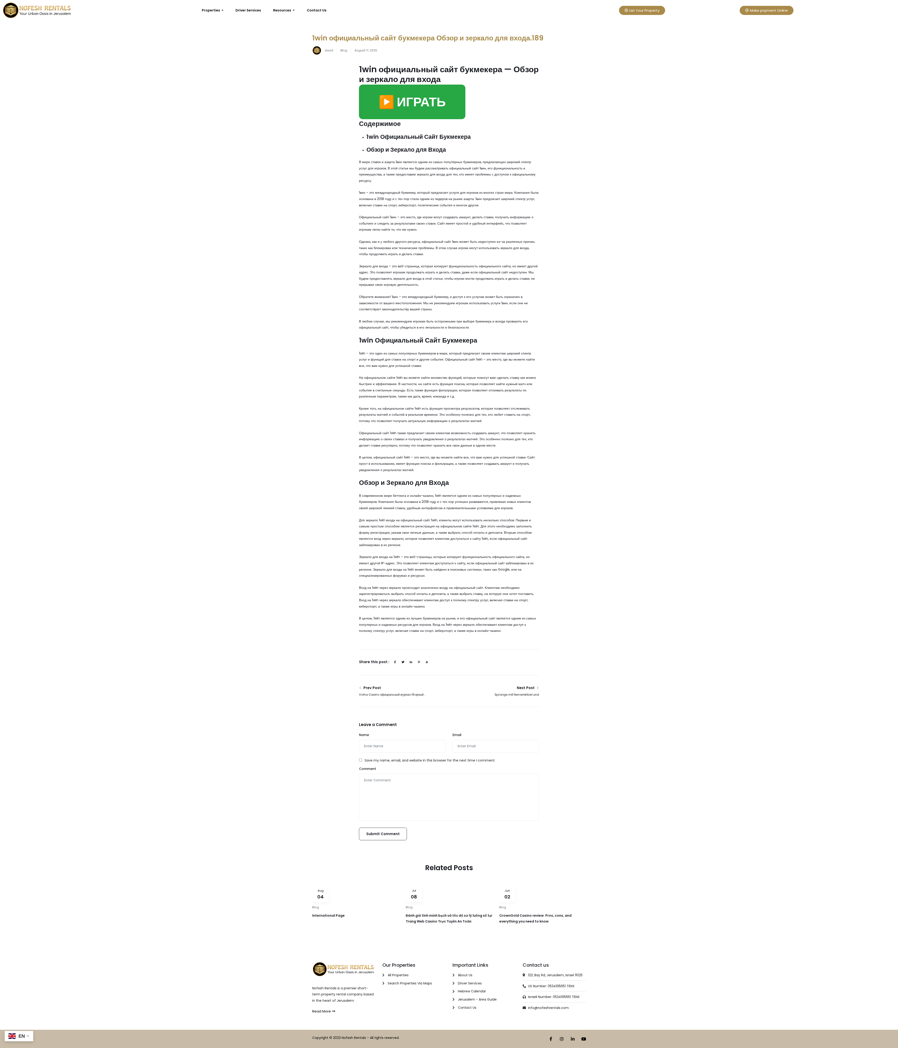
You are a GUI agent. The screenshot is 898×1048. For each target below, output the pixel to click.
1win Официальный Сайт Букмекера (418, 137)
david (328, 50)
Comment (367, 768)
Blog (343, 50)
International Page (328, 915)
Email (457, 735)
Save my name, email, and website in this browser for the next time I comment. (430, 760)
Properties (211, 10)
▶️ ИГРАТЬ (412, 102)
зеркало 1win (375, 520)
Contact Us (316, 10)
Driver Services (248, 10)
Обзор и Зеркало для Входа (406, 150)
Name (364, 735)
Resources (282, 10)
